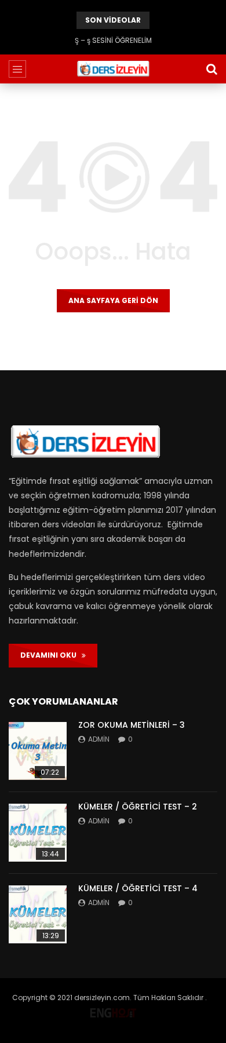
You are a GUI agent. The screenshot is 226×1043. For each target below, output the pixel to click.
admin (99, 739)
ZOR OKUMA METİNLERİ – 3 (131, 725)
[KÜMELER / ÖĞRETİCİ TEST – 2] (38, 833)
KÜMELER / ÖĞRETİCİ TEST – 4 (138, 888)
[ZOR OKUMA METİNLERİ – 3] (38, 751)
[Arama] (211, 68)
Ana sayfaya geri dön (113, 300)
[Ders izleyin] (113, 69)
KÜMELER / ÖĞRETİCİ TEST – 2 (137, 806)
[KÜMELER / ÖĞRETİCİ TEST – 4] (38, 914)
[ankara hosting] (113, 1010)
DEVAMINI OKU (51, 655)
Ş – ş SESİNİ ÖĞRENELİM (113, 40)
